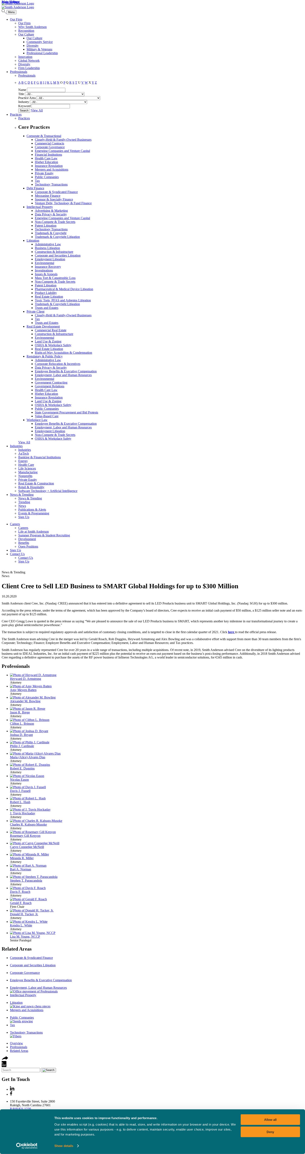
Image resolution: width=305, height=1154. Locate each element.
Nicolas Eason (19, 779)
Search (24, 110)
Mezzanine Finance (47, 195)
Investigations (44, 270)
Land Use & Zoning (48, 341)
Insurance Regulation (49, 166)
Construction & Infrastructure (54, 251)
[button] (5, 1059)
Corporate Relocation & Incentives (57, 364)
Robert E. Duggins (22, 768)
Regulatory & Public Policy (45, 356)
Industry (23, 102)
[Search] (4, 12)
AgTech (23, 453)
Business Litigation (47, 248)
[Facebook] (11, 1094)
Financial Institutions (48, 154)
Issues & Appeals (46, 274)
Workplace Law (37, 420)
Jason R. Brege (20, 712)
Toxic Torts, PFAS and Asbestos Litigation (63, 300)
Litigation (33, 240)
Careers (15, 524)
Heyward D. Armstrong (25, 678)
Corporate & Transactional (44, 136)
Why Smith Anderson (32, 27)
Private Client (35, 311)
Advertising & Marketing (51, 210)
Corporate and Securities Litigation (58, 255)
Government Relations (49, 386)
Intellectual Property (40, 207)
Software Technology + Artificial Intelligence (47, 491)
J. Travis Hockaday (22, 813)
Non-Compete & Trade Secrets (55, 222)
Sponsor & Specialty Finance (54, 199)
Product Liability (46, 293)
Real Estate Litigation (49, 296)
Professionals (18, 71)
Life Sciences (27, 468)
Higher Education (46, 162)
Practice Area (27, 98)
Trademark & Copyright (50, 233)
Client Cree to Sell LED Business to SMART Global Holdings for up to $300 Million (120, 586)
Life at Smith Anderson (33, 531)
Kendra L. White (21, 925)
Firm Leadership (29, 68)
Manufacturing (28, 472)
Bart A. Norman (20, 869)
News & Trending (22, 494)
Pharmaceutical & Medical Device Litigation (64, 289)
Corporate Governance (50, 147)
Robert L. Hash (20, 802)
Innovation (25, 57)
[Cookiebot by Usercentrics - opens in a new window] (27, 1146)
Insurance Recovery (48, 266)
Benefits (23, 543)
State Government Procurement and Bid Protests (66, 412)
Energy (23, 461)
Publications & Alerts (32, 509)
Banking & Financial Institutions (39, 457)
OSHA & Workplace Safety (53, 345)
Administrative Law (48, 244)
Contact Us (17, 554)
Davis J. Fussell (20, 791)
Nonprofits (25, 476)
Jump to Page (10, 2)
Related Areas (17, 949)
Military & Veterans (39, 49)
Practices (16, 114)
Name (22, 90)
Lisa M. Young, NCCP (25, 936)
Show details (63, 1146)
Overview (16, 1043)
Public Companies (47, 177)
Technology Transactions (51, 184)
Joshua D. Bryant (21, 735)
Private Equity (44, 173)
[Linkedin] (12, 1089)
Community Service (40, 42)
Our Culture (26, 34)
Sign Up (23, 517)
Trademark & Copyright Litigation (57, 237)
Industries (16, 446)
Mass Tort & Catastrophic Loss (55, 278)
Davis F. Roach (20, 891)
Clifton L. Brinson (22, 723)
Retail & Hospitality (31, 487)
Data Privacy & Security (51, 214)
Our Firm (16, 19)
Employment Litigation (50, 259)
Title (21, 94)
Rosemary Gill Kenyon (25, 835)
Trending (24, 502)
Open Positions (28, 546)
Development (27, 539)
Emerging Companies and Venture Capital (62, 151)
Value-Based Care (47, 416)
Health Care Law (46, 158)
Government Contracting (51, 382)
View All (37, 110)
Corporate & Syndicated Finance (56, 192)
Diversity (33, 45)
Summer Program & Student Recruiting (44, 535)
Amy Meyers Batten (23, 690)
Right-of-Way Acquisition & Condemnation (63, 352)
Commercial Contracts (49, 143)
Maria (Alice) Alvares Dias (27, 757)
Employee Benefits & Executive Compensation (66, 371)
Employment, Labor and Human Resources (63, 375)
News (22, 506)
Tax (37, 180)
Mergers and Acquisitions (51, 169)
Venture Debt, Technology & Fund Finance (63, 203)
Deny (270, 1131)
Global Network (29, 60)
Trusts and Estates (46, 308)
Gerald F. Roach (21, 903)
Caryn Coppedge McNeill (27, 847)
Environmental (44, 263)
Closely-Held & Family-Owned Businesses (63, 139)
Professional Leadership (42, 53)
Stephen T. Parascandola (26, 880)
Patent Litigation (45, 225)
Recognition (26, 30)
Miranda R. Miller (22, 858)
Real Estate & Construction (36, 483)
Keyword (24, 106)
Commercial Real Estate (50, 330)
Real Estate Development (43, 326)
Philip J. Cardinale (22, 746)
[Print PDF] (4, 1066)
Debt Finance (35, 188)
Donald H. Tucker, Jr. (24, 914)
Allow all (270, 1119)
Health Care (26, 464)
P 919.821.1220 (20, 1109)
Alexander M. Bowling (25, 701)
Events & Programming (33, 513)
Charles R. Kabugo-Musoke (28, 824)
